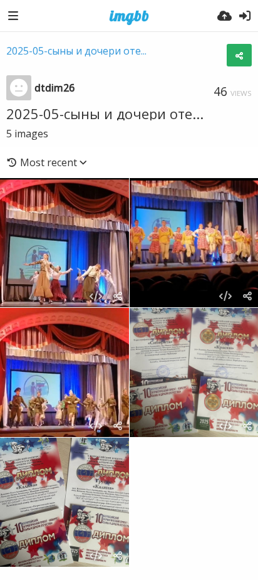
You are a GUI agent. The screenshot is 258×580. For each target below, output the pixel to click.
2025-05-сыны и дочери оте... (76, 51)
